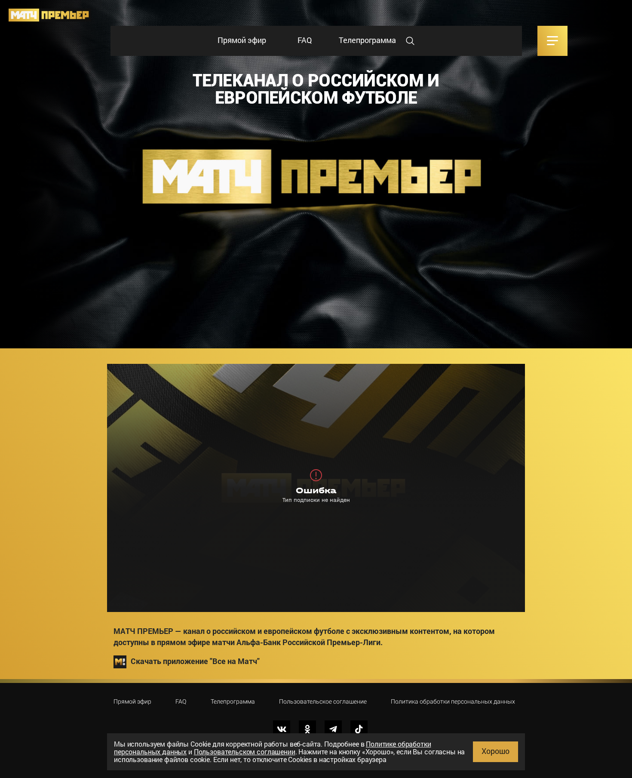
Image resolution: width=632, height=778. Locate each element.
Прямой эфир (242, 40)
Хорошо (495, 751)
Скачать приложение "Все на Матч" (195, 661)
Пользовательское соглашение (323, 701)
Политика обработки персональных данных (453, 701)
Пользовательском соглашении (244, 751)
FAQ (305, 40)
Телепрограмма (367, 40)
